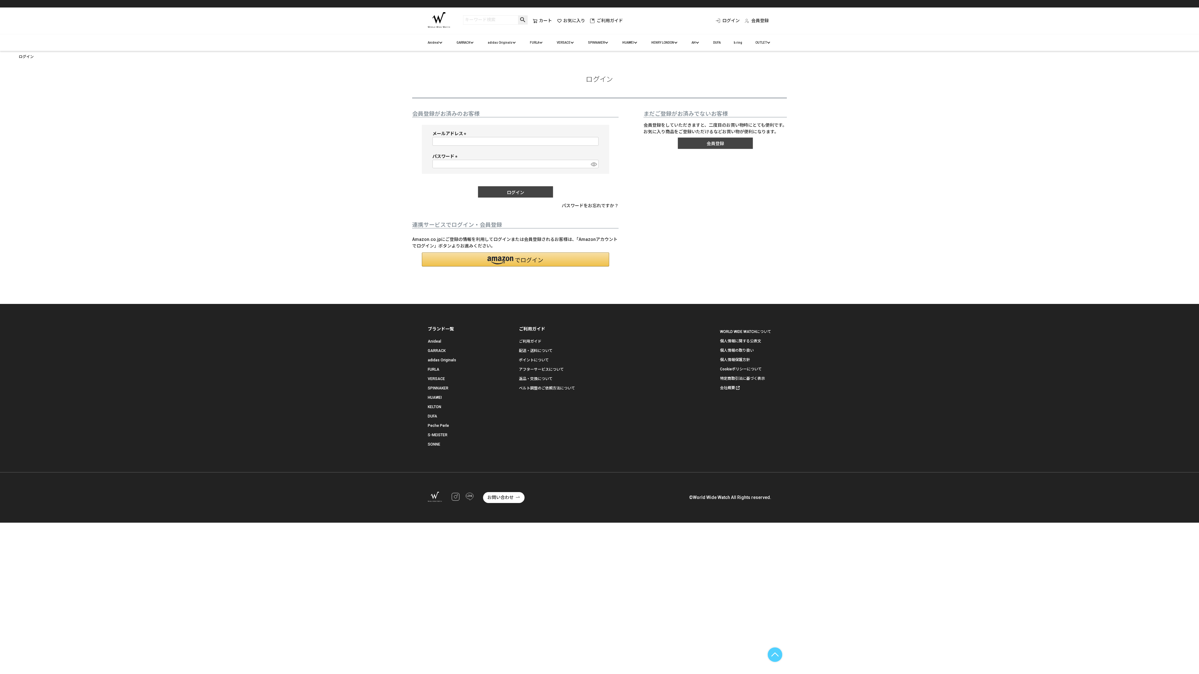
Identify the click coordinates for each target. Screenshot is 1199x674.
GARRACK (463, 42)
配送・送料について (536, 351)
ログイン (731, 20)
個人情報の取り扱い (737, 350)
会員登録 (760, 20)
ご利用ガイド (610, 20)
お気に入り (574, 20)
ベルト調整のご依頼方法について (547, 388)
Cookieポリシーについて (741, 369)
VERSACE (563, 42)
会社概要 (727, 388)
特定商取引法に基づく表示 (742, 378)
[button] (515, 259)
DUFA (717, 42)
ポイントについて (534, 360)
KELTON (434, 407)
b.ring (738, 42)
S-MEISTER (437, 435)
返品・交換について (536, 379)
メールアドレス (450, 133)
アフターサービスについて (541, 369)
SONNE (434, 444)
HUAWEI (628, 42)
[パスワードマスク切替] (593, 164)
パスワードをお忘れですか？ (590, 205)
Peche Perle (438, 425)
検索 (523, 20)
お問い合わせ (500, 497)
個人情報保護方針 (735, 360)
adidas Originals (500, 42)
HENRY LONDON (662, 42)
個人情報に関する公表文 (740, 341)
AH (694, 42)
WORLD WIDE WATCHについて (745, 332)
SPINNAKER (596, 42)
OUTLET (761, 42)
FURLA (534, 42)
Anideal (433, 42)
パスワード (446, 156)
